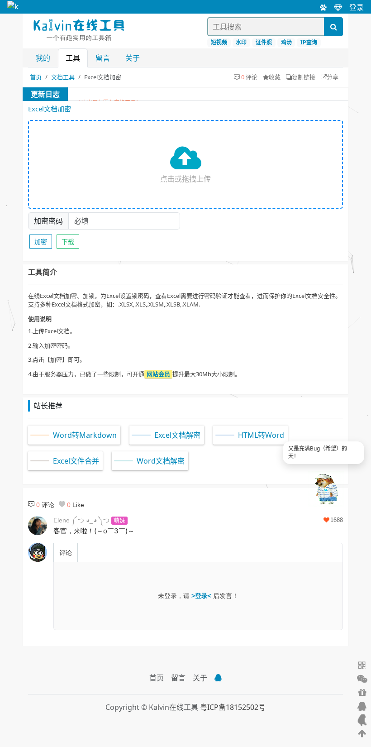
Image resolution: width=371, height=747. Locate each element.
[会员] (334, 7)
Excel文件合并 (76, 461)
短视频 (219, 42)
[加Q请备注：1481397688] (362, 706)
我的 (43, 58)
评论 (65, 552)
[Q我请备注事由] (218, 678)
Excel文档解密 (177, 435)
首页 (36, 77)
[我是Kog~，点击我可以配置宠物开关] (362, 720)
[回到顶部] (362, 733)
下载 (68, 241)
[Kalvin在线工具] (13, 7)
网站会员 (158, 374)
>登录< (201, 595)
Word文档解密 (161, 461)
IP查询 (308, 42)
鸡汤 (286, 42)
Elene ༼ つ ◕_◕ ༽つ (81, 520)
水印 (241, 42)
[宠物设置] (320, 7)
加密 (40, 241)
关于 (132, 58)
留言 (102, 58)
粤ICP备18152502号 (233, 707)
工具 (73, 58)
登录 (356, 7)
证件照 (264, 42)
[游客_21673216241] (37, 552)
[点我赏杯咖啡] (362, 692)
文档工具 (63, 77)
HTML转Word (261, 435)
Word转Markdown (85, 435)
